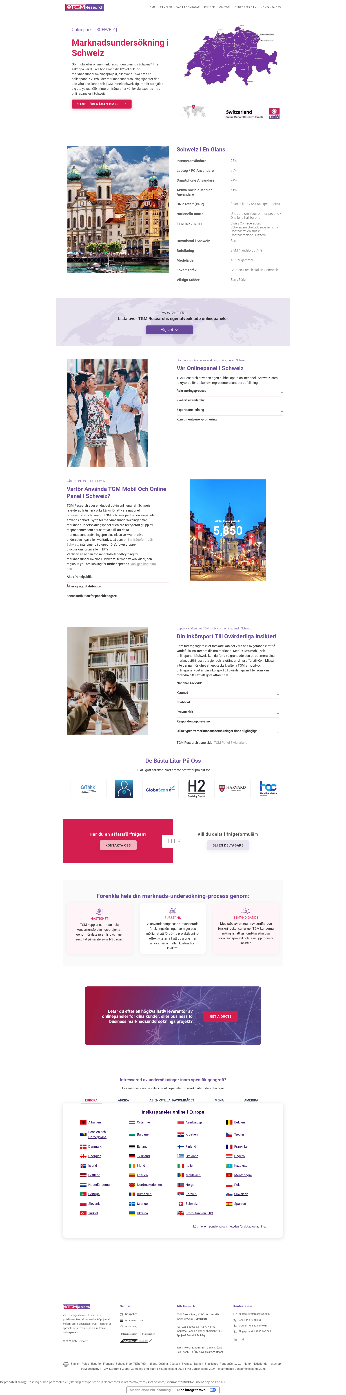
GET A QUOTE (221, 1016)
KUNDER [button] (209, 7)
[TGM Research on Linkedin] (235, 1339)
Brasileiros (211, 1363)
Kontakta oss (271, 7)
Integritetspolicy (129, 1334)
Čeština (163, 1363)
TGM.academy (90, 1368)
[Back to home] (85, 7)
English (75, 1363)
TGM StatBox (110, 1368)
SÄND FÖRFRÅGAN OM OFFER (101, 104)
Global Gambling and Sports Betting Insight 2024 (153, 1368)
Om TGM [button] (224, 7)
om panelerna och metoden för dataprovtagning (234, 1226)
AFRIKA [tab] (123, 1100)
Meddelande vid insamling (150, 1390)
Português (226, 1363)
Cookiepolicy (148, 1334)
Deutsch (175, 1363)
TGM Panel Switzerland (230, 742)
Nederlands (260, 1363)
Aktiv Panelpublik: (228, 521)
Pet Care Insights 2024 (201, 1368)
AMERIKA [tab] (251, 1100)
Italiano (152, 1363)
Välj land (167, 330)
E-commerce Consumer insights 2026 (242, 1368)
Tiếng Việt (139, 1363)
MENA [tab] (219, 1100)
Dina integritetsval (191, 1390)
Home (152, 7)
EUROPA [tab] (91, 1100)
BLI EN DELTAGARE (228, 845)
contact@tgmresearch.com (254, 1313)
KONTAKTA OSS (118, 845)
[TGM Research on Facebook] (244, 1339)
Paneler (166, 7)
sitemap (275, 1363)
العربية (238, 1363)
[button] (230, 392)
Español (96, 1363)
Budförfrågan (245, 7)
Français (108, 1363)
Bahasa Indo (124, 1363)
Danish (198, 1363)
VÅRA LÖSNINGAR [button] (188, 7)
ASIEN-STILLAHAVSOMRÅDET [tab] (171, 1100)
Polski (86, 1363)
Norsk (247, 1363)
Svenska (187, 1363)
